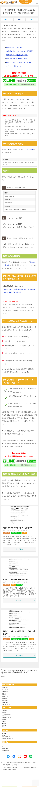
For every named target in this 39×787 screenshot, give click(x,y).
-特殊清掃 (4, 719)
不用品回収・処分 (16, 533)
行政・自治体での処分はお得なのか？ (19, 62)
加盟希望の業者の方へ (6, 704)
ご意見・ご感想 (5, 696)
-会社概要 (4, 733)
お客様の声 (6, 533)
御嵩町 (24, 533)
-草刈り (3, 726)
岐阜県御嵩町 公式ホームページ (17, 58)
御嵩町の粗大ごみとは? (14, 47)
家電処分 (25, 639)
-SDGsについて (5, 746)
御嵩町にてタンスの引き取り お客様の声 (17, 528)
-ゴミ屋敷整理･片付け (6, 714)
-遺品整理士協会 (5, 750)
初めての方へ (5, 689)
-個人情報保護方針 (6, 736)
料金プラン (4, 698)
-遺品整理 (4, 712)
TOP (19, 671)
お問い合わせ (5, 700)
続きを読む (19, 549)
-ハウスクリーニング (6, 717)
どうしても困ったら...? (14, 66)
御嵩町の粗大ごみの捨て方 (15, 51)
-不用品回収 (4, 710)
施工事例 (4, 694)
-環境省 (3, 744)
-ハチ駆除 (4, 721)
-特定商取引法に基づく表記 (8, 738)
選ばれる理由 (5, 691)
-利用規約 (4, 735)
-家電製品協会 (5, 748)
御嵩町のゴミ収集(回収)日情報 (17, 55)
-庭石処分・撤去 (5, 715)
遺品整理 (19, 584)
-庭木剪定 (4, 725)
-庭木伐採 (4, 723)
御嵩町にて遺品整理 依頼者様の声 (15, 579)
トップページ (5, 687)
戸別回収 (30, 51)
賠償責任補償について (6, 702)
